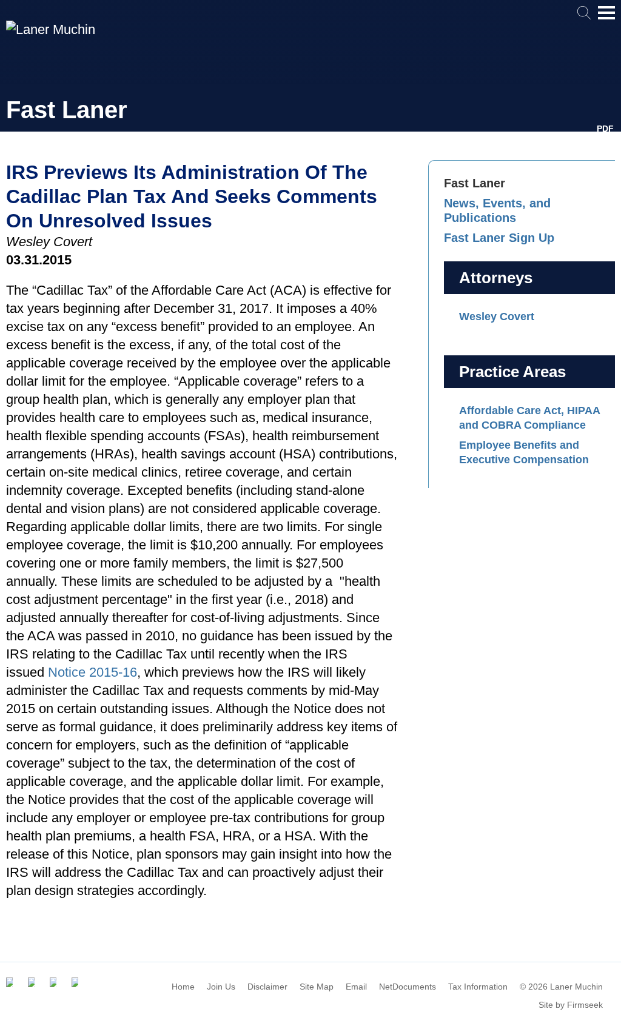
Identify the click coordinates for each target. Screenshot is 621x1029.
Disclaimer (267, 986)
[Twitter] (33, 982)
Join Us (221, 986)
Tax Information (478, 986)
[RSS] (76, 982)
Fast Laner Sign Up (499, 237)
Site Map (317, 986)
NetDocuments (407, 986)
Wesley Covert (496, 316)
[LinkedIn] (11, 982)
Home (183, 986)
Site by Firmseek (571, 1005)
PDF (605, 128)
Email (356, 986)
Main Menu (606, 18)
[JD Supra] (54, 982)
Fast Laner (474, 183)
